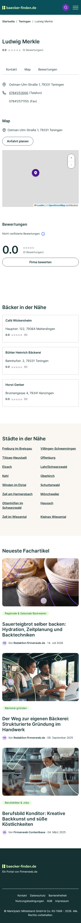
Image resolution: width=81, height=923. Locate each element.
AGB (49, 901)
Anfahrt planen (18, 141)
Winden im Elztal (14, 485)
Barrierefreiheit (58, 895)
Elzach (7, 467)
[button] (66, 7)
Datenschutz (38, 895)
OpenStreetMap (56, 205)
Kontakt (22, 895)
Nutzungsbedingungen (29, 901)
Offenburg (47, 458)
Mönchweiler (49, 494)
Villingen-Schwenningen (58, 448)
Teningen (25, 21)
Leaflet (40, 205)
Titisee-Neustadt (14, 458)
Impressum (62, 901)
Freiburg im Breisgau (17, 448)
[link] (40, 329)
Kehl (5, 476)
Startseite (8, 21)
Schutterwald (50, 485)
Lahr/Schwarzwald (53, 467)
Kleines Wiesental (53, 517)
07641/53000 (18, 93)
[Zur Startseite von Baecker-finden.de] (19, 7)
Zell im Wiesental (14, 517)
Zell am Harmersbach (17, 494)
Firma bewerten (40, 262)
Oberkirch (47, 476)
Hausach (46, 503)
